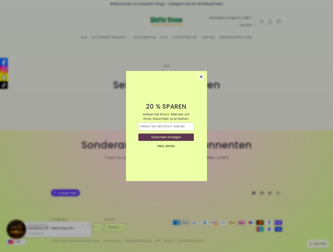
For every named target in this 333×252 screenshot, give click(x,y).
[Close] (201, 76)
